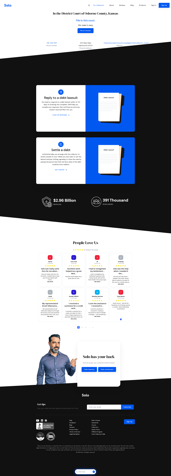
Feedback (72, 423)
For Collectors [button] (98, 5)
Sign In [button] (153, 5)
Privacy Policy (73, 429)
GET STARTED (60, 170)
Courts (94, 425)
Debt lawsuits (89, 369)
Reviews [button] (122, 5)
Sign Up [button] (164, 5)
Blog (70, 425)
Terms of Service (74, 432)
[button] (94, 472)
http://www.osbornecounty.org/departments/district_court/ (126, 43)
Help (70, 420)
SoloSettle (95, 423)
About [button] (111, 5)
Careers (72, 427)
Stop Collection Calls (98, 434)
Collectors (95, 427)
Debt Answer (96, 420)
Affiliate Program (97, 432)
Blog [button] (132, 5)
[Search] (89, 5)
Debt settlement (107, 369)
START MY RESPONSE (60, 115)
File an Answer (85, 31)
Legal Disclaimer (74, 434)
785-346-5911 (51, 43)
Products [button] (142, 5)
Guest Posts (96, 429)
